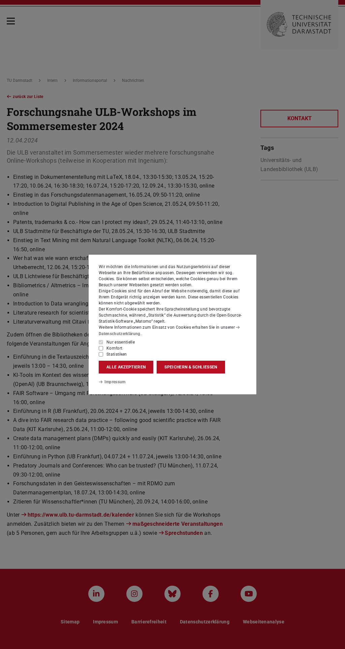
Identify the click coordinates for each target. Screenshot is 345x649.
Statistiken (116, 354)
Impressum (115, 382)
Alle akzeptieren (126, 367)
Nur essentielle (120, 342)
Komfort (114, 348)
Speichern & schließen (190, 367)
